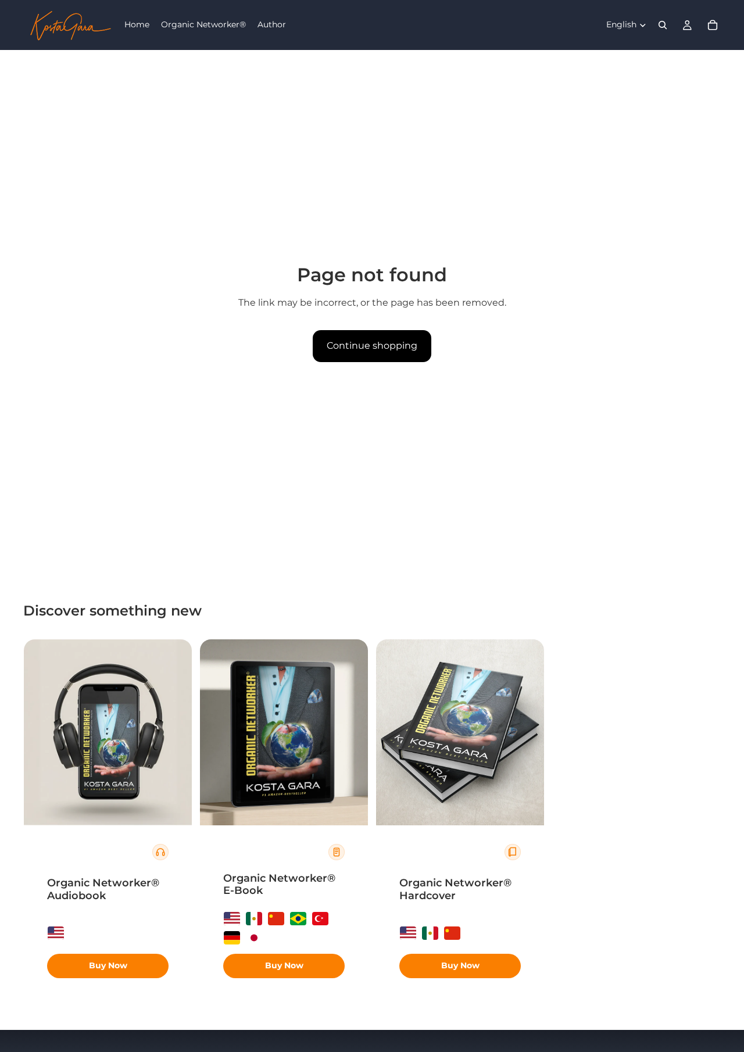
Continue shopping (372, 345)
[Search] (662, 25)
